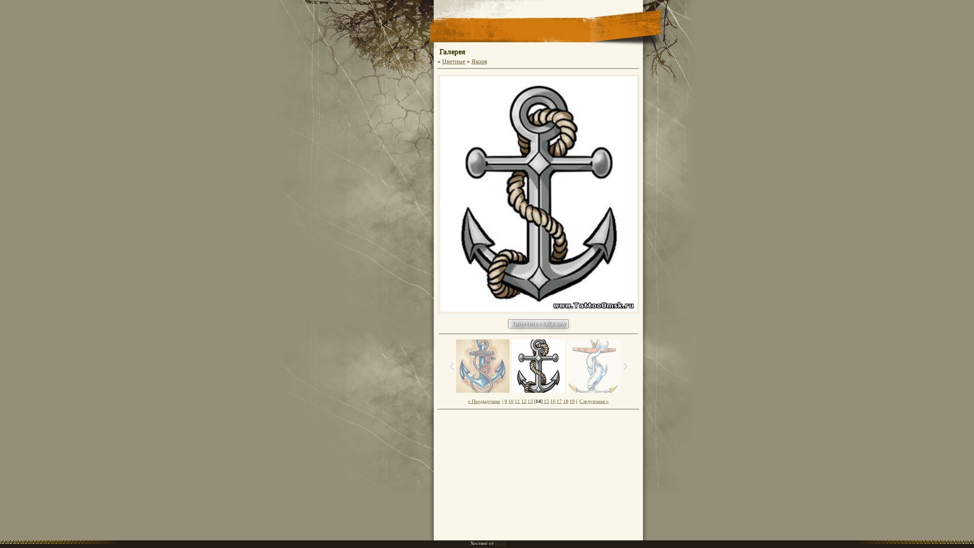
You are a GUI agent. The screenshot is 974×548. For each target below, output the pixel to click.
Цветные (453, 61)
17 (559, 401)
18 (565, 401)
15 (546, 401)
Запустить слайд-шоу (538, 323)
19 (572, 401)
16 (552, 401)
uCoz (500, 543)
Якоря (479, 61)
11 (517, 401)
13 (530, 401)
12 (524, 401)
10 (511, 401)
